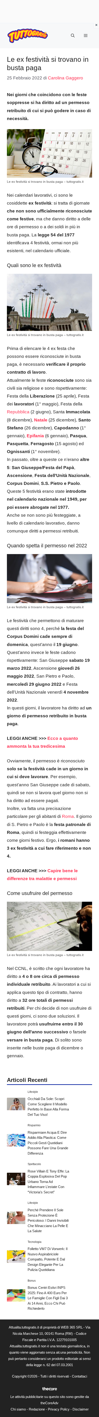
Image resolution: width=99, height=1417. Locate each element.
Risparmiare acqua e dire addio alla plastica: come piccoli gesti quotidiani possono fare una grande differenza (48, 1142)
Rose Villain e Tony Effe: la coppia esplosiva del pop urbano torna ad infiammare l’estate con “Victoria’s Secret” (48, 1181)
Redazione (37, 1409)
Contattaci (79, 1376)
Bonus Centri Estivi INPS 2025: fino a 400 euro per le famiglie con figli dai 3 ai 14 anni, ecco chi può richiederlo (48, 1298)
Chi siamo (18, 1409)
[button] (72, 36)
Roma (67, 816)
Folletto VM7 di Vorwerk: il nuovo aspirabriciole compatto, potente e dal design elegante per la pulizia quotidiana (47, 1259)
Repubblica (18, 411)
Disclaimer (81, 1409)
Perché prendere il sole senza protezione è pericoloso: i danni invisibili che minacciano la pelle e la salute (48, 1220)
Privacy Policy (59, 1409)
